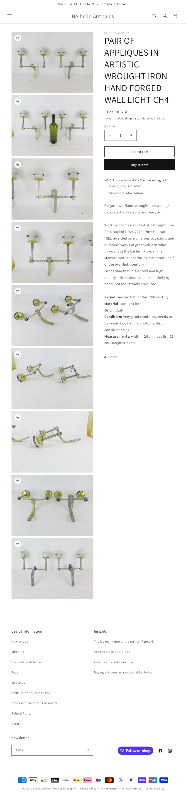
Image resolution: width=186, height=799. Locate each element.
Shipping (130, 118)
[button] (10, 16)
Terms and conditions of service (34, 703)
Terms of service (131, 788)
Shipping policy (155, 788)
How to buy (19, 641)
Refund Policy (21, 713)
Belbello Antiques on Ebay (30, 693)
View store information (126, 193)
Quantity (110, 126)
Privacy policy (109, 788)
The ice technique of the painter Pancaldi (124, 641)
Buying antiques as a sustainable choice (123, 672)
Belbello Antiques (41, 788)
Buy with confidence (26, 662)
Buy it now (139, 165)
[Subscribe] (88, 750)
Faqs (14, 672)
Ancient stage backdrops (112, 652)
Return (16, 724)
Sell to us (18, 682)
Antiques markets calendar (114, 662)
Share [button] (113, 357)
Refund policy (88, 788)
